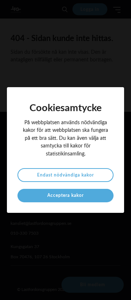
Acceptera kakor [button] (65, 195)
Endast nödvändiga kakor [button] (65, 175)
